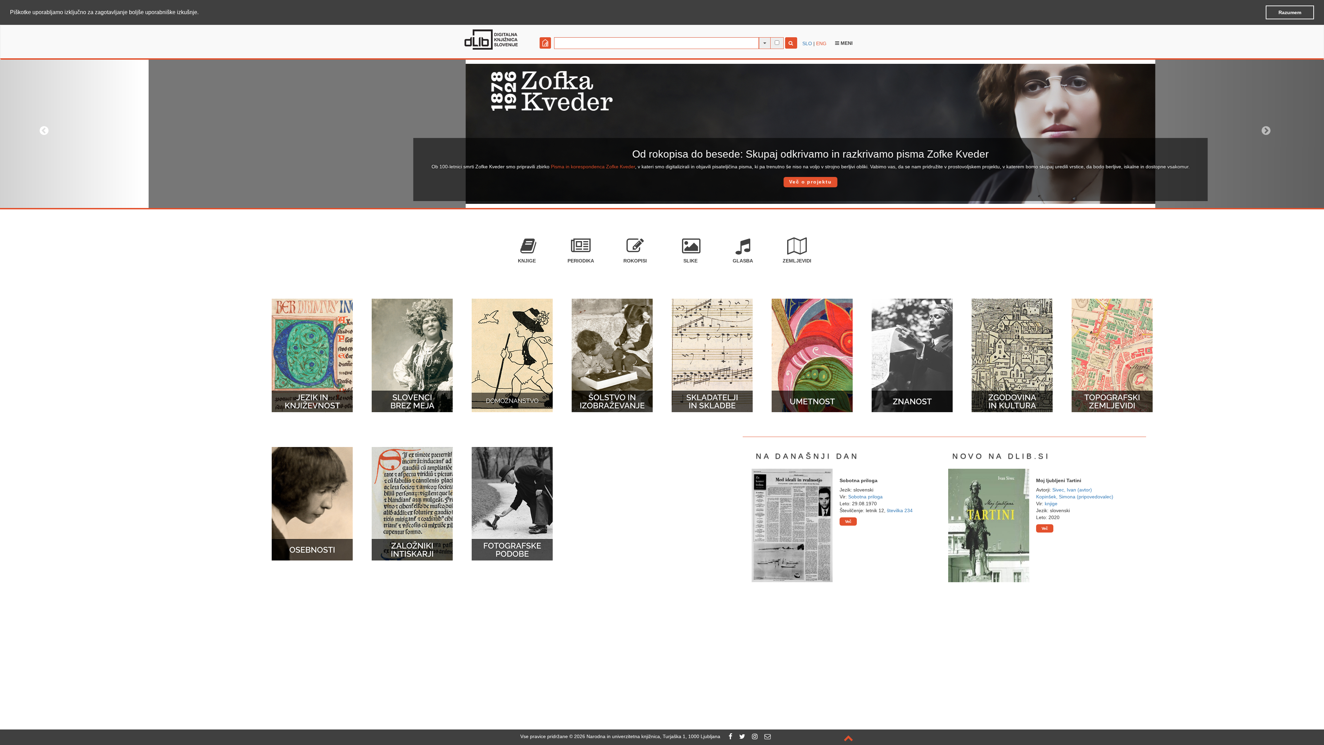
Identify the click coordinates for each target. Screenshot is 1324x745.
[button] (201, 13)
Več (848, 521)
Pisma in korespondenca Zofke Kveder (444, 166)
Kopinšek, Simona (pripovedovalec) (1074, 496)
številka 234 (900, 510)
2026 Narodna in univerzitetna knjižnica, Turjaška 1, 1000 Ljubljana (647, 736)
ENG (821, 43)
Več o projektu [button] (662, 182)
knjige (1051, 503)
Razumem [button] (1289, 12)
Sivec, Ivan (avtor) (1072, 490)
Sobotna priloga (865, 496)
